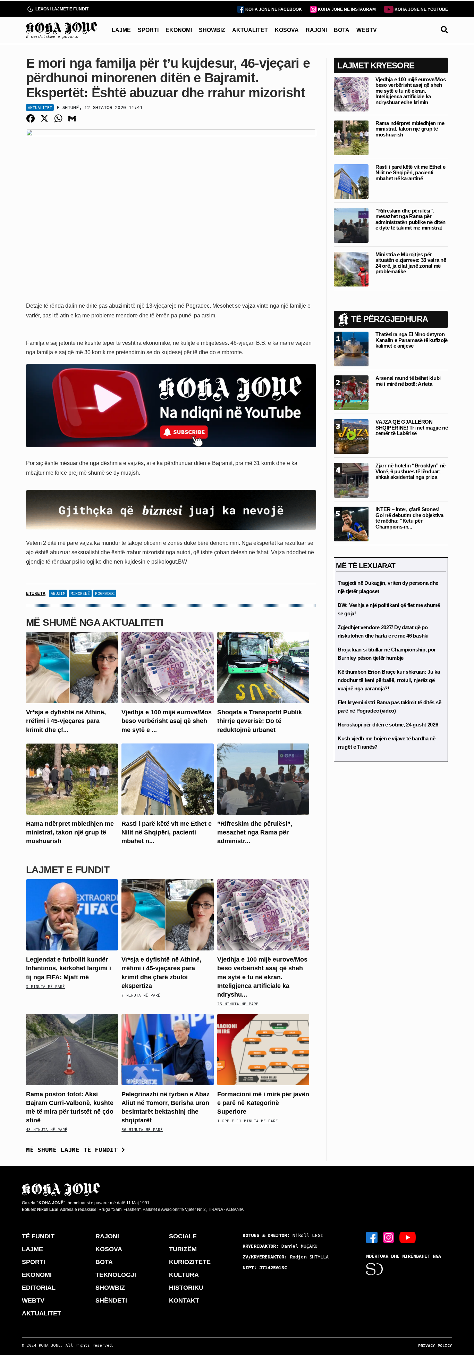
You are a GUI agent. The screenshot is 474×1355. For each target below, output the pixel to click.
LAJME (121, 30)
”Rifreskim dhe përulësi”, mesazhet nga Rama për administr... (254, 832)
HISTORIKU (186, 1287)
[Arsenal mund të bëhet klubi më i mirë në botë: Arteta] (351, 392)
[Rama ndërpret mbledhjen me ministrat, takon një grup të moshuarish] (72, 778)
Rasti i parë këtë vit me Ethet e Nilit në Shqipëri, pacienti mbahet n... (166, 832)
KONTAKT (184, 1300)
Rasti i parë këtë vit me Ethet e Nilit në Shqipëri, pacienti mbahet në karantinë (410, 172)
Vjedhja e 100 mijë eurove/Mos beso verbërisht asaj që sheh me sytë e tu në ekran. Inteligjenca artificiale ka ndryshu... (262, 977)
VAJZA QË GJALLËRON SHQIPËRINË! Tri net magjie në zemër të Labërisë (411, 427)
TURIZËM (183, 1249)
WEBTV (366, 30)
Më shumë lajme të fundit (73, 1150)
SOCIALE (183, 1236)
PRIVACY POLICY (435, 1345)
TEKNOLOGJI (115, 1274)
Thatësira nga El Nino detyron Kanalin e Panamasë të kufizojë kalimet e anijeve (411, 340)
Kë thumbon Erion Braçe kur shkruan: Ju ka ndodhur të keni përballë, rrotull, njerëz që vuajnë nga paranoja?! (389, 680)
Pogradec (105, 593)
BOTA (341, 30)
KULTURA (184, 1274)
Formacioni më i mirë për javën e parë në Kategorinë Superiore (263, 1103)
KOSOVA (287, 30)
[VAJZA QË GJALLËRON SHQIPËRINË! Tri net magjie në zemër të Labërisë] (351, 436)
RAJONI (316, 30)
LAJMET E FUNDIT (67, 869)
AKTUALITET (250, 30)
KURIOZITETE (190, 1261)
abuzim (58, 593)
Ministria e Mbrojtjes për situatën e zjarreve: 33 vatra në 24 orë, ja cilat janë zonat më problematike (410, 263)
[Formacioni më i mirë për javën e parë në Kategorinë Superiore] (263, 1049)
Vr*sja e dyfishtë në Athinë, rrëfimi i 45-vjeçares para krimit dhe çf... (66, 721)
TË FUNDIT (38, 1236)
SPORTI (148, 30)
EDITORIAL (39, 1287)
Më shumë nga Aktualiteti (94, 622)
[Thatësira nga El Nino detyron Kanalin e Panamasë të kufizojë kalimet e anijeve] (351, 348)
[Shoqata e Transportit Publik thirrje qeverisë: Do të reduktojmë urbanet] (263, 667)
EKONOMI (179, 30)
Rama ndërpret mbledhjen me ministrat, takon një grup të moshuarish (70, 832)
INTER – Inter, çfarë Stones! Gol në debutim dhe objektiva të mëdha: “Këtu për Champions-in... (409, 518)
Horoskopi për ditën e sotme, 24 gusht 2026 (388, 725)
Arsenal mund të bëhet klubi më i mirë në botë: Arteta (408, 381)
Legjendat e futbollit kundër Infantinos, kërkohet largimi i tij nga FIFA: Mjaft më (68, 968)
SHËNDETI (111, 1300)
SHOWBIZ (212, 30)
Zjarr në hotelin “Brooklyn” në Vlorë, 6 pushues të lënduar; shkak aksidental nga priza (410, 471)
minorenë (80, 593)
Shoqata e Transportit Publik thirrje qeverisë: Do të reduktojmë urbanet (259, 721)
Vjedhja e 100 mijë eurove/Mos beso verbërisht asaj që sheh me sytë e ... (166, 721)
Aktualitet (40, 107)
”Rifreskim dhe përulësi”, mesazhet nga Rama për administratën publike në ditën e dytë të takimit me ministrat (410, 219)
